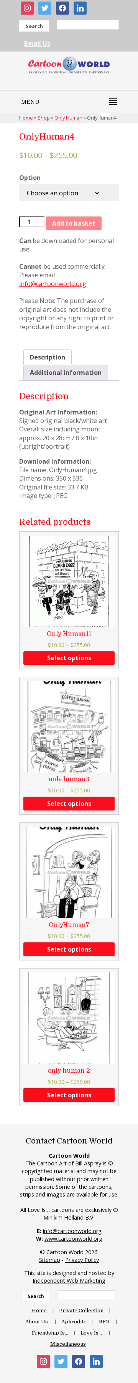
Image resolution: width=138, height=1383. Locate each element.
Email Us (37, 43)
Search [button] (34, 26)
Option (30, 177)
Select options (69, 658)
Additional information (66, 372)
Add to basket (73, 223)
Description (47, 357)
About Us (36, 1322)
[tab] (47, 357)
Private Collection (81, 1310)
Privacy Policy (82, 1259)
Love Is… (91, 1333)
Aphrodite (74, 1322)
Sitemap (49, 1259)
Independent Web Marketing (69, 1280)
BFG (104, 1322)
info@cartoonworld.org (52, 284)
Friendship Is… (50, 1333)
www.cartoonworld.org (73, 1238)
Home (39, 1310)
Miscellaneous (68, 1344)
